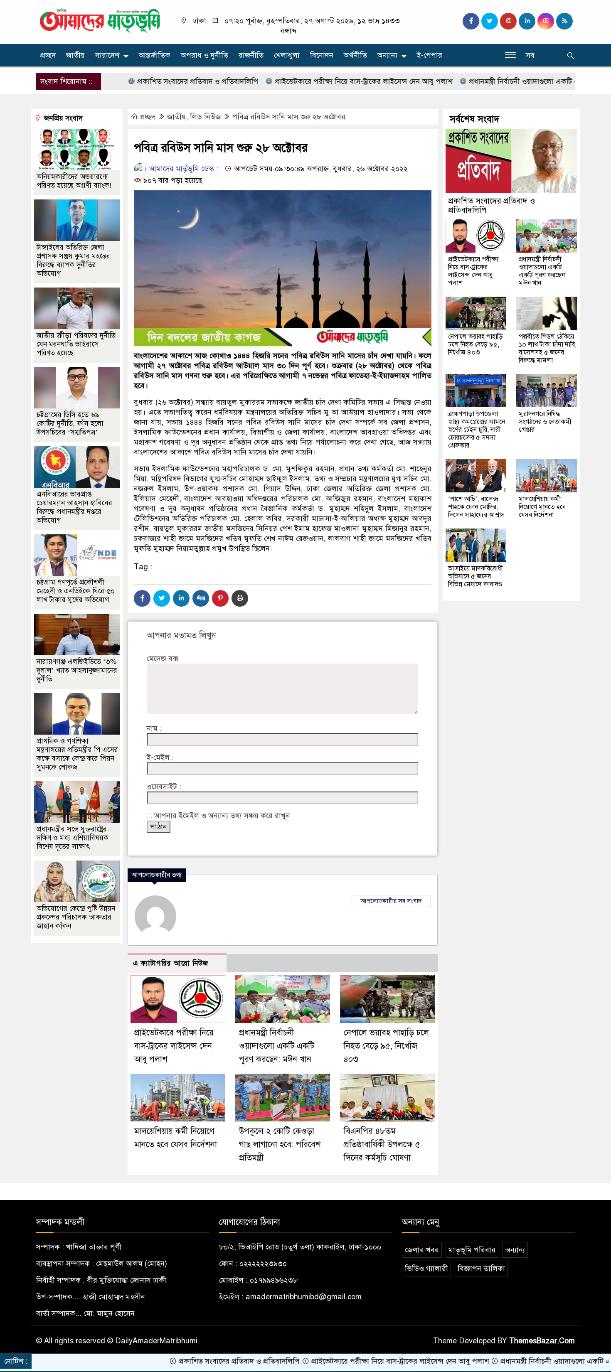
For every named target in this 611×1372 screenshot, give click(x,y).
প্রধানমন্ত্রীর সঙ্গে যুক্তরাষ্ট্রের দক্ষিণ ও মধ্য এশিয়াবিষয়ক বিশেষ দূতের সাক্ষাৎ (72, 838)
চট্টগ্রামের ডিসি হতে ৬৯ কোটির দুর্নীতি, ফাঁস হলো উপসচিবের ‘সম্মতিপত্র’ (70, 424)
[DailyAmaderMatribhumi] (99, 20)
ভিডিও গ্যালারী (426, 1268)
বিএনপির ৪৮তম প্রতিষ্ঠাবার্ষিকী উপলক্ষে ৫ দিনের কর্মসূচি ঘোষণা (382, 1144)
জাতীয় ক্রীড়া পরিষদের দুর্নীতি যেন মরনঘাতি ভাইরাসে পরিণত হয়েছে (76, 344)
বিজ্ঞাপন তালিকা (481, 1268)
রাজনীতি (251, 55)
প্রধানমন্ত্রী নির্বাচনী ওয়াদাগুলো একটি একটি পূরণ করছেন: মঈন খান (276, 1046)
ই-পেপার (429, 55)
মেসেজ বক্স (162, 658)
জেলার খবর (422, 1249)
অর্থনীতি (355, 55)
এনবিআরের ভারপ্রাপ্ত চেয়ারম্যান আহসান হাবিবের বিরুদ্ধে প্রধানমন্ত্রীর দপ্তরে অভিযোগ (74, 507)
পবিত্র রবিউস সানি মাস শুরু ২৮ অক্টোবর (288, 116)
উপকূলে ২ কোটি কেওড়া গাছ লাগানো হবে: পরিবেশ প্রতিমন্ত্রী (280, 1144)
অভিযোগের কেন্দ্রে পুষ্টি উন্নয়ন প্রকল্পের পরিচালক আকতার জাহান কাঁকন (76, 917)
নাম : (154, 728)
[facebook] (471, 21)
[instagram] (508, 21)
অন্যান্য (387, 55)
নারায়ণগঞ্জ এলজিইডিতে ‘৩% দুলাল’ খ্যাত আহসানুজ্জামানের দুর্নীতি (77, 670)
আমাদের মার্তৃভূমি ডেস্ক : (182, 168)
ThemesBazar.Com (542, 1340)
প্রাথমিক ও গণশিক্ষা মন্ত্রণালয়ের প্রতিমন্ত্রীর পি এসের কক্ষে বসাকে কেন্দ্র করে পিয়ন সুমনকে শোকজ (77, 754)
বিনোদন (321, 55)
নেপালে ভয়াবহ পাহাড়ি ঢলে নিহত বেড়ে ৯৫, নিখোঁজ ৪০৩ (386, 1046)
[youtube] (545, 21)
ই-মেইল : (160, 757)
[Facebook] (142, 598)
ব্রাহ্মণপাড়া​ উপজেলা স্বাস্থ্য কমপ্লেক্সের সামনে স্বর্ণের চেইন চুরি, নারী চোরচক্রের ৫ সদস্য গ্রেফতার (476, 430)
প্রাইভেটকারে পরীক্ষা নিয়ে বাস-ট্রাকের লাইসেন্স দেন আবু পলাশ (315, 81)
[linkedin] (527, 21)
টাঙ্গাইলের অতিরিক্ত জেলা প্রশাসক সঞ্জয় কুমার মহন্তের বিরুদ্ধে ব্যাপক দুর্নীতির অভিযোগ (73, 260)
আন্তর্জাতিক (154, 55)
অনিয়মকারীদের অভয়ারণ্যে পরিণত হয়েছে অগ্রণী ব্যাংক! (74, 181)
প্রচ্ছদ (48, 55)
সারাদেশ (107, 55)
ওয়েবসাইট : (164, 786)
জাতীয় (75, 55)
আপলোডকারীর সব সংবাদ (391, 901)
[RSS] (564, 21)
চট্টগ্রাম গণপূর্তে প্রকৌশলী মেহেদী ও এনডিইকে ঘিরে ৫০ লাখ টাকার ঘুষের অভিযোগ (76, 591)
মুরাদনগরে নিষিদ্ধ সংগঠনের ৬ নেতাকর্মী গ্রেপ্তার (545, 422)
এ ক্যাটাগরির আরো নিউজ (170, 963)
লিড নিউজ (205, 116)
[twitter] (489, 21)
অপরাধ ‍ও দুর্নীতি (204, 55)
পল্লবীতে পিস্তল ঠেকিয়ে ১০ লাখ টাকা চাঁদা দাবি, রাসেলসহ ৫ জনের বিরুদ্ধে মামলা (548, 348)
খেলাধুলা (287, 55)
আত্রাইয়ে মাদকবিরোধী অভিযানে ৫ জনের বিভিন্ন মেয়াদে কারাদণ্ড (475, 576)
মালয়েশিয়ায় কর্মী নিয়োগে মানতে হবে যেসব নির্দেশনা (542, 507)
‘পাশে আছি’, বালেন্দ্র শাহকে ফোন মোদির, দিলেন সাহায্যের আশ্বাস (476, 507)
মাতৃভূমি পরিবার (471, 1249)
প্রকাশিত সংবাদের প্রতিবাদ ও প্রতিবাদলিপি (149, 81)
